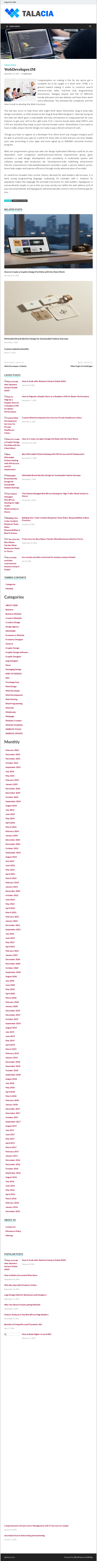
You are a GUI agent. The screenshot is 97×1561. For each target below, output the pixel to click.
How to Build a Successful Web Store (20, 1275)
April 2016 (10, 1194)
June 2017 (10, 1134)
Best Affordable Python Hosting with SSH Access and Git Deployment (53, 454)
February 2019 (12, 1053)
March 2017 (11, 1147)
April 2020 (10, 993)
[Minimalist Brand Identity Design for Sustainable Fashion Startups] (48, 309)
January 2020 (12, 1006)
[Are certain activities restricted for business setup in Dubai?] (12, 557)
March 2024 (11, 827)
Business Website (13, 614)
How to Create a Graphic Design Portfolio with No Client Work (34, 272)
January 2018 (12, 1104)
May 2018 (10, 1087)
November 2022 (13, 891)
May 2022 (10, 904)
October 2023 (12, 848)
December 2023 (13, 840)
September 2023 (13, 852)
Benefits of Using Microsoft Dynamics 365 (23, 1324)
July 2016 (10, 1181)
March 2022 (11, 912)
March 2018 (11, 1096)
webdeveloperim (20, 201)
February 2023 (12, 882)
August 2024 (11, 805)
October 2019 (12, 1019)
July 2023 (10, 861)
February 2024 (12, 831)
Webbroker (11, 712)
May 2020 (10, 989)
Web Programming (14, 703)
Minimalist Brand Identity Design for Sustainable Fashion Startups (36, 338)
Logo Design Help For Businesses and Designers (25, 1295)
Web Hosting (11, 699)
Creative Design (13, 622)
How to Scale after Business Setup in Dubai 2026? (44, 381)
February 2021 (12, 951)
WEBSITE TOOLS (13, 729)
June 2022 (10, 899)
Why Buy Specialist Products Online (20, 1285)
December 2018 (13, 1062)
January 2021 (12, 955)
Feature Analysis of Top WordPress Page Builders (26, 1314)
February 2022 (12, 916)
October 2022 (12, 895)
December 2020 (13, 959)
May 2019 (10, 1040)
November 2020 (13, 963)
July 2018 (10, 1083)
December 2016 (13, 1160)
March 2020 (11, 998)
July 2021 (10, 933)
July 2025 (10, 771)
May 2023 (10, 869)
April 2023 (10, 874)
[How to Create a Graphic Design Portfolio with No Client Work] (48, 242)
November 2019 (13, 1015)
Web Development (14, 695)
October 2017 (12, 1117)
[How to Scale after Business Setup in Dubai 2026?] (12, 381)
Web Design (11, 686)
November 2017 (13, 1113)
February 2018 (12, 1100)
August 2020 (11, 976)
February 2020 (12, 1002)
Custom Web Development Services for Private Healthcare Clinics (52, 417)
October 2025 (12, 763)
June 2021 (10, 938)
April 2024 (10, 822)
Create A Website (14, 618)
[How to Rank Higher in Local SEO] (12, 1334)
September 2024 (13, 801)
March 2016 (11, 1198)
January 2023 (12, 887)
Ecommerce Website (15, 635)
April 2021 (10, 946)
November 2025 (13, 758)
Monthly (9, 588)
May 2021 (10, 942)
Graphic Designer (13, 656)
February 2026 (12, 750)
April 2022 (10, 908)
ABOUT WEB (12, 605)
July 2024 (10, 810)
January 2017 (12, 1156)
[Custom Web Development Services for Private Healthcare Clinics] (12, 418)
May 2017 (10, 1138)
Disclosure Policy (13, 1231)
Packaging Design (13, 669)
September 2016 (13, 1173)
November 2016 (13, 1164)
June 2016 (10, 1185)
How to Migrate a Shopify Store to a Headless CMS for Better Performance (55, 396)
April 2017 (10, 1143)
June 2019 (10, 1036)
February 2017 (12, 1151)
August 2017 (11, 1126)
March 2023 (11, 878)
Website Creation (14, 720)
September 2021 (13, 929)
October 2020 (12, 968)
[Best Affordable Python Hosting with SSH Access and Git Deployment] (12, 454)
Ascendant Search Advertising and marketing (24, 1535)
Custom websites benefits (16, 349)
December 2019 (13, 1010)
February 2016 (12, 1203)
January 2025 (12, 784)
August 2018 (11, 1079)
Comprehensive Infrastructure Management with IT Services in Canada (36, 1525)
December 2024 (13, 788)
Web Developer (13, 690)
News (8, 665)
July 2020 (10, 980)
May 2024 (10, 818)
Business (9, 609)
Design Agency (12, 626)
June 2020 (10, 985)
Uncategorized (12, 682)
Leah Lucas (27, 74)
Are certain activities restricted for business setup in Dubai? (49, 557)
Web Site (10, 708)
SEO (7, 678)
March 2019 (11, 1049)
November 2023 (13, 844)
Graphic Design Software (17, 652)
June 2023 (10, 865)
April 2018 (10, 1091)
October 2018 (12, 1070)
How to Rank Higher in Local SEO (36, 1334)
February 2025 (12, 780)
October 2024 (12, 797)
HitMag (89, 1557)
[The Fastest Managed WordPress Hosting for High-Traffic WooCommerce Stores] (12, 493)
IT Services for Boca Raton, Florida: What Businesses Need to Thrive (52, 539)
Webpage (10, 716)
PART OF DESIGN (14, 673)
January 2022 (12, 921)
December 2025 (13, 754)
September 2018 (13, 1074)
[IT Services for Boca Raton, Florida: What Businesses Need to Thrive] (12, 539)
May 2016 (10, 1190)
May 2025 (10, 775)
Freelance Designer (14, 639)
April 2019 (10, 1045)
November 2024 (13, 793)
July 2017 (10, 1130)
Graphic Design (10, 65)
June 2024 (10, 814)
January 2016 (12, 1207)
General (9, 643)
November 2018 (13, 1066)
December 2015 (13, 1211)
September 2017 (13, 1121)
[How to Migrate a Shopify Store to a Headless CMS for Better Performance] (12, 396)
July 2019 (10, 1032)
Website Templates (14, 725)
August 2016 (11, 1177)
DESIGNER (10, 631)
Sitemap (9, 1235)
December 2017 (13, 1109)
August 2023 (11, 857)
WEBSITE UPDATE (14, 733)
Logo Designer (12, 661)
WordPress (78, 1557)
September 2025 (13, 767)
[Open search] (90, 26)
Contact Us (11, 1227)
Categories (10, 584)
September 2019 (13, 1023)
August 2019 (11, 1027)
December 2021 (13, 925)
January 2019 (12, 1057)
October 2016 (12, 1168)
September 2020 (13, 972)
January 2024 (12, 835)
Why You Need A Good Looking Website (22, 1304)
